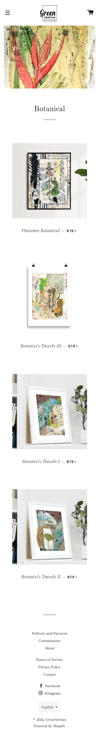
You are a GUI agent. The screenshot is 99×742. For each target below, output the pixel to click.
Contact (49, 674)
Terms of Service (49, 659)
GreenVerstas (55, 719)
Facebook (52, 686)
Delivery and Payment (49, 633)
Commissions (49, 640)
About (49, 648)
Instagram (52, 693)
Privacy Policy (49, 667)
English (47, 707)
